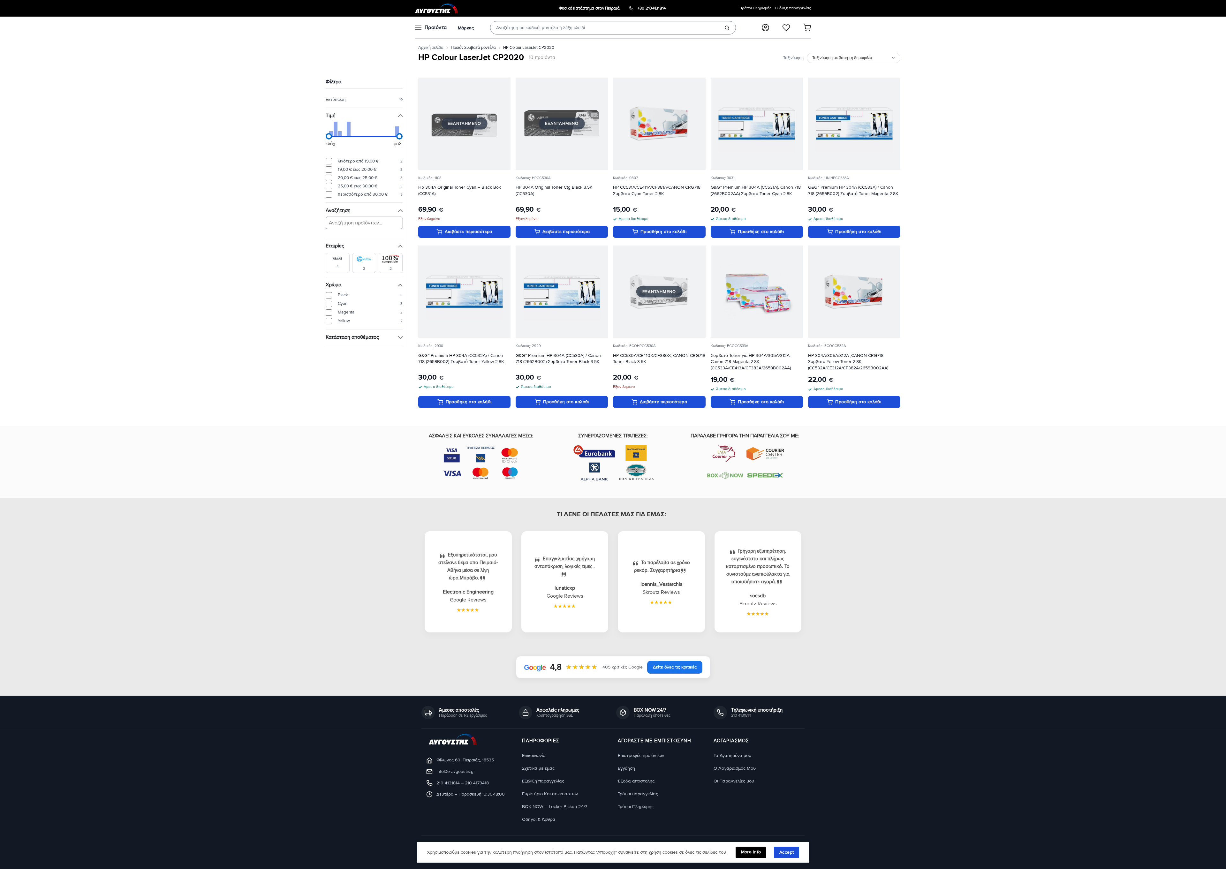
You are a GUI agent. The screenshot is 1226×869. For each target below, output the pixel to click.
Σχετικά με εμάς (538, 768)
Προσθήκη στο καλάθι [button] (663, 231)
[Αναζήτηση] (727, 27)
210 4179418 (477, 783)
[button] (765, 27)
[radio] (364, 161)
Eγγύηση (626, 768)
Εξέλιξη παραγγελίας (793, 8)
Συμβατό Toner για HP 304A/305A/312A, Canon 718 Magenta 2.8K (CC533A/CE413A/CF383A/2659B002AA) (751, 362)
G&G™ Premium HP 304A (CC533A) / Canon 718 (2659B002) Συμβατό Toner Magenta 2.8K (853, 190)
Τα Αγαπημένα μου (732, 755)
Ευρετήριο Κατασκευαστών (550, 794)
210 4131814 (448, 783)
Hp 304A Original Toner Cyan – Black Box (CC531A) (459, 190)
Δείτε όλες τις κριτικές (675, 667)
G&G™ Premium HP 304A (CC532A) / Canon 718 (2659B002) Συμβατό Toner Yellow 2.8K (461, 359)
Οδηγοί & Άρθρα (538, 819)
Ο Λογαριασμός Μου (735, 768)
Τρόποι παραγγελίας (638, 794)
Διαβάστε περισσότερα (468, 231)
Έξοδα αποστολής (636, 781)
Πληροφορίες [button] (540, 741)
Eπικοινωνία (534, 755)
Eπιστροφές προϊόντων (641, 755)
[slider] (329, 136)
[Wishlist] (786, 27)
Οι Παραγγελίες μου (734, 781)
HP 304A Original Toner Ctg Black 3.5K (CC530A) (554, 190)
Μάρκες (466, 28)
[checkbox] (338, 263)
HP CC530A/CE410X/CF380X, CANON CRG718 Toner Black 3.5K (659, 359)
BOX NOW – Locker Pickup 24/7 (554, 806)
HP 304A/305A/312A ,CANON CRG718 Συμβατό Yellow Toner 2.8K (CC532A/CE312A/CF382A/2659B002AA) (848, 362)
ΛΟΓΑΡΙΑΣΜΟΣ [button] (731, 741)
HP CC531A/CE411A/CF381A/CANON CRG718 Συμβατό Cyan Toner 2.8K (656, 190)
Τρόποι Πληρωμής (755, 8)
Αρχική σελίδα (430, 47)
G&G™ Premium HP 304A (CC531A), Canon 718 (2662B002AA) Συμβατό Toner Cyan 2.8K (756, 190)
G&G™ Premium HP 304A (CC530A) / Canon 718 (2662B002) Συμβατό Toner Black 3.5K (558, 359)
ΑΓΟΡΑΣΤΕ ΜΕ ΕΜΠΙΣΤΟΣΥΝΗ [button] (654, 741)
